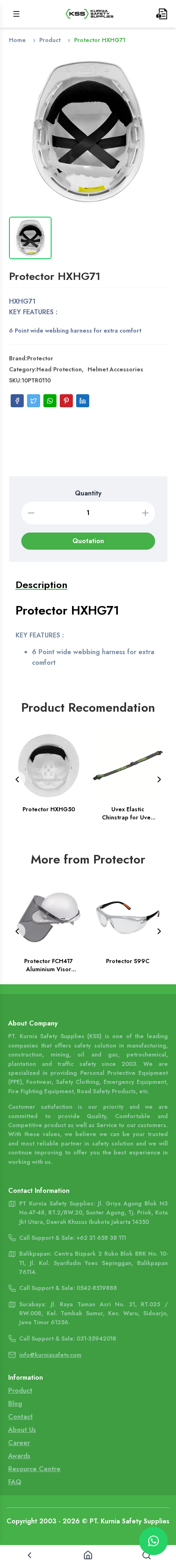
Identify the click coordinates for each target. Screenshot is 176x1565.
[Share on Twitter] (33, 400)
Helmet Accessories (115, 369)
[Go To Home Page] (89, 14)
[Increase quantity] (145, 513)
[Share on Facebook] (17, 400)
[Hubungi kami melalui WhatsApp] (153, 1541)
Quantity (88, 493)
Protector (40, 358)
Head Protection (59, 369)
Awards (19, 1456)
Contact (20, 1416)
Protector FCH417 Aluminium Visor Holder (48, 965)
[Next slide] (159, 779)
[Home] (88, 1555)
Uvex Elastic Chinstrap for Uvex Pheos (127, 813)
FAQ (14, 1482)
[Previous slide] (17, 779)
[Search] (146, 1555)
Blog (15, 1403)
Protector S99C (127, 961)
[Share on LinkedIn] (82, 400)
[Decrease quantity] (31, 513)
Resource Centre (34, 1469)
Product (50, 40)
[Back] (29, 1555)
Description (42, 584)
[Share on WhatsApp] (49, 400)
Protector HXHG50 (48, 809)
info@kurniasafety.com (50, 1355)
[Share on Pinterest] (66, 400)
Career (19, 1442)
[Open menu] (16, 14)
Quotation (88, 541)
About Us (22, 1429)
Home (17, 40)
